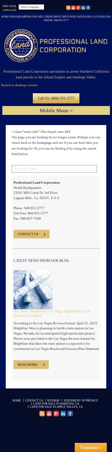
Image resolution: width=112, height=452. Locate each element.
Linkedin (83, 8)
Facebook (88, 8)
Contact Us (34, 400)
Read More (28, 365)
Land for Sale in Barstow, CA (56, 403)
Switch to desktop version (19, 85)
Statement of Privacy (81, 400)
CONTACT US (28, 234)
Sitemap (53, 400)
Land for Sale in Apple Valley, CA (56, 406)
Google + (68, 8)
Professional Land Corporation (56, 46)
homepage (44, 143)
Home (17, 400)
